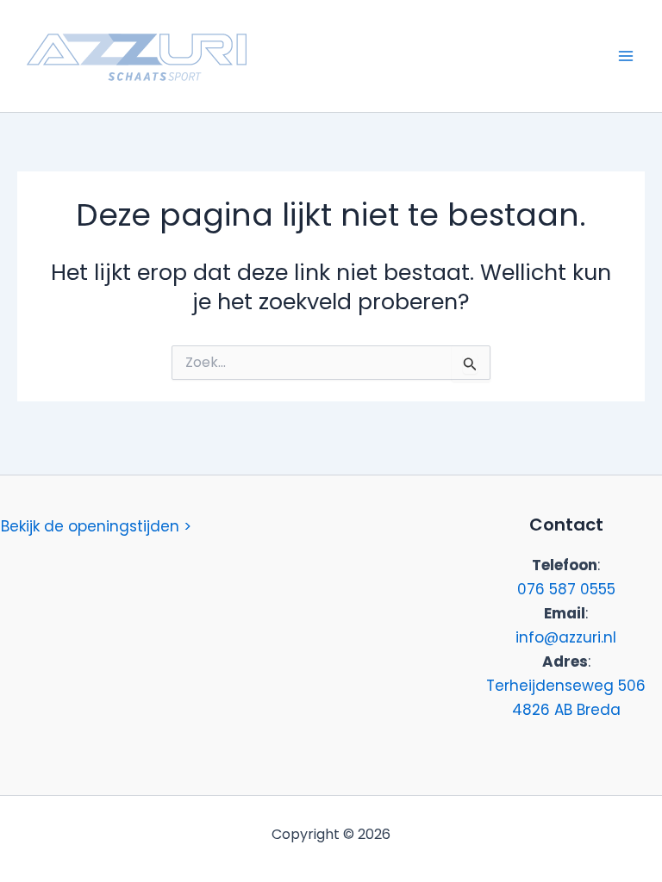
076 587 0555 (566, 589)
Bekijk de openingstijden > (96, 526)
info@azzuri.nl (565, 637)
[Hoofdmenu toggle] (626, 56)
